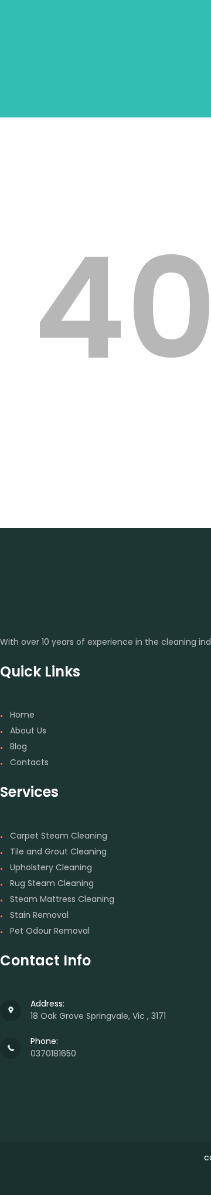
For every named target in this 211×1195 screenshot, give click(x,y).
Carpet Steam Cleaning (58, 835)
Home (22, 715)
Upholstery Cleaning (51, 867)
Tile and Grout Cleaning (58, 851)
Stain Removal (39, 915)
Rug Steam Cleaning (52, 883)
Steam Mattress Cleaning (62, 899)
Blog (18, 746)
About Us (28, 730)
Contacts (29, 762)
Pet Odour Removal (50, 931)
